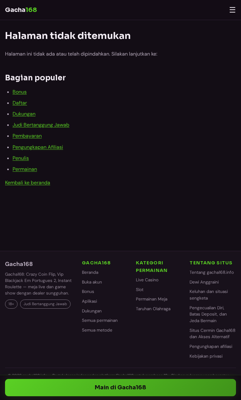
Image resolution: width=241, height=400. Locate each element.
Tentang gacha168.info (212, 272)
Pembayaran (27, 135)
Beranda (90, 272)
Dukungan (24, 114)
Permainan (25, 169)
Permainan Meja (151, 299)
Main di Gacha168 (120, 387)
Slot (139, 289)
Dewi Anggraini (204, 282)
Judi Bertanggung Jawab (41, 125)
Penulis (21, 158)
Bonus (20, 92)
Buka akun (92, 282)
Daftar (20, 103)
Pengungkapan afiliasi (211, 346)
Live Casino (147, 280)
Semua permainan (100, 320)
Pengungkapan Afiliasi (38, 147)
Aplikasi (89, 301)
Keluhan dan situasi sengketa (209, 295)
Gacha (21, 10)
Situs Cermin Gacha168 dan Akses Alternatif (212, 333)
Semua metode (97, 330)
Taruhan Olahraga (153, 308)
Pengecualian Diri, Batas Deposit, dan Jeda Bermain (208, 314)
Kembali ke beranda (27, 182)
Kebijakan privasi (206, 356)
